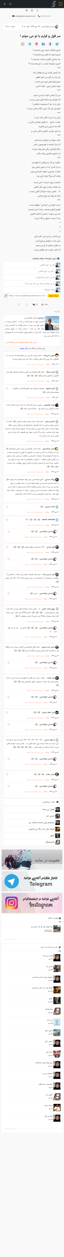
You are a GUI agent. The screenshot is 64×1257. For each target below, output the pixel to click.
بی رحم (50, 1019)
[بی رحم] (57, 1021)
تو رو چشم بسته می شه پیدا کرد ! (39, 283)
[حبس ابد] (57, 968)
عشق (51, 998)
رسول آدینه (48, 931)
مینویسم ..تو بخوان (45, 1084)
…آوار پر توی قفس (46, 271)
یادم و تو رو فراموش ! (45, 277)
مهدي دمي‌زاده (49, 355)
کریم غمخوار (50, 388)
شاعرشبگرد (49, 1009)
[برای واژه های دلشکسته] (57, 1064)
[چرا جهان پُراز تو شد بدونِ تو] (57, 928)
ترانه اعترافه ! (49, 290)
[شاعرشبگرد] (57, 1011)
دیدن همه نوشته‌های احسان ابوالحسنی (21, 342)
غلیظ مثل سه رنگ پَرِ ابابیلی (42, 987)
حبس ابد (49, 966)
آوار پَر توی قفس (47, 265)
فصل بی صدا (48, 955)
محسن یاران (50, 421)
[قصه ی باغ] (57, 1118)
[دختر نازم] (57, 1054)
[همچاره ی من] (57, 1075)
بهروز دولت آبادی (48, 608)
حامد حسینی (50, 506)
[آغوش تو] (57, 1096)
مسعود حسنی (49, 739)
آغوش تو (49, 1094)
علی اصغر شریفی (48, 712)
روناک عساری (50, 479)
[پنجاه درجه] (57, 1107)
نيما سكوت (51, 677)
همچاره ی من (48, 1073)
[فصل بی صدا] (57, 957)
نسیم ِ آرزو (49, 1041)
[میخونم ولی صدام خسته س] (57, 979)
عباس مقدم (50, 774)
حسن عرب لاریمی (48, 647)
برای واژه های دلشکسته (44, 1062)
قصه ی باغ (49, 1116)
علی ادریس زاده (48, 574)
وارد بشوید (23, 348)
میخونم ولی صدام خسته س (42, 977)
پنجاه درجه (49, 1105)
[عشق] (57, 1000)
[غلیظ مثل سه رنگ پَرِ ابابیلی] (57, 989)
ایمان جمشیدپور (49, 448)
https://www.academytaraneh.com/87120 (25, 295)
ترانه (55, 311)
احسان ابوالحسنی (31, 317)
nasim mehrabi (48, 519)
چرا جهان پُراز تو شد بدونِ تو (42, 926)
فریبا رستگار (50, 372)
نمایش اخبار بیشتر (10, 1128)
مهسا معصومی (49, 405)
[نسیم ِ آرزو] (57, 1043)
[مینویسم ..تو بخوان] (57, 1086)
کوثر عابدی (51, 547)
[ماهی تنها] (57, 1032)
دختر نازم (49, 1052)
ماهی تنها (49, 1030)
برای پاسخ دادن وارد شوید (35, 364)
